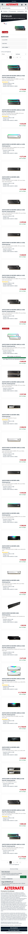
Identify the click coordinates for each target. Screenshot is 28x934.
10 (17, 57)
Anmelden (23, 876)
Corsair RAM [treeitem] (4, 39)
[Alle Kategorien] (2, 4)
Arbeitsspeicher (20, 11)
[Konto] (22, 4)
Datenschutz (10, 878)
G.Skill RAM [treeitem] (4, 43)
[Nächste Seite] (20, 57)
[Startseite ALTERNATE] (12, 4)
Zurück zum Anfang (14, 868)
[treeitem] (14, 47)
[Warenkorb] (25, 4)
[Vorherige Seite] (8, 57)
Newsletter (14, 1)
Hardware (5, 11)
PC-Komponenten (12, 11)
